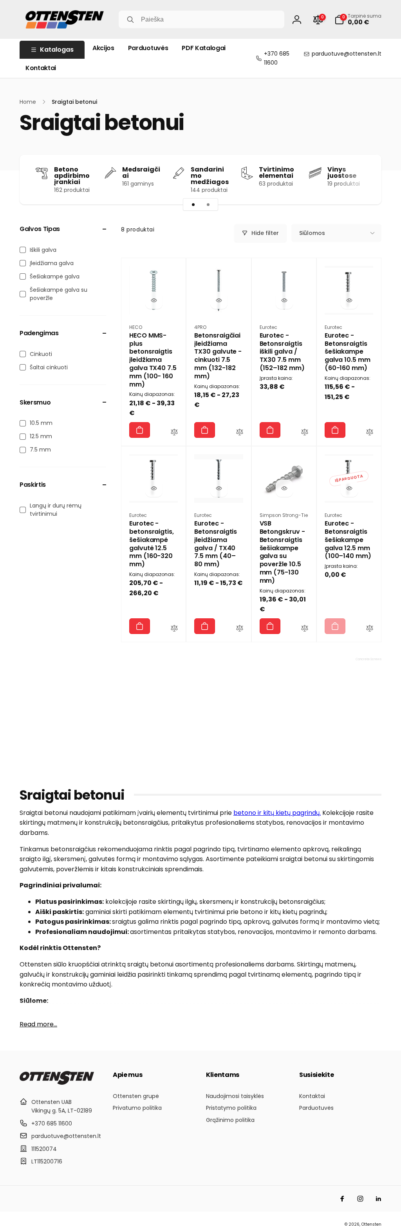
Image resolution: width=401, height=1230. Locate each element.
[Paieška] (130, 19)
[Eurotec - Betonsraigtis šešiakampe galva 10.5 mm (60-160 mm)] (349, 300)
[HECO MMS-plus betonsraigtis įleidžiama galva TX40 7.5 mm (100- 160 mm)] (154, 300)
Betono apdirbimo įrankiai (72, 175)
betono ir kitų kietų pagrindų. (277, 812)
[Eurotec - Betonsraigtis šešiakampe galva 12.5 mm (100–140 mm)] (349, 488)
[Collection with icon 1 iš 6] (193, 204)
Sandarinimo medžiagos (210, 175)
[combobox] (201, 19)
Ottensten (371, 1224)
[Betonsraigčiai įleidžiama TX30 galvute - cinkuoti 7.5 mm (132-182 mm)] (219, 300)
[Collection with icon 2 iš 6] (208, 204)
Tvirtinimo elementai (276, 172)
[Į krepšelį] (139, 430)
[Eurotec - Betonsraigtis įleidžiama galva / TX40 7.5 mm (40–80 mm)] (219, 488)
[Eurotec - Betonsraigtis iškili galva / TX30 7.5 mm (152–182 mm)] (284, 300)
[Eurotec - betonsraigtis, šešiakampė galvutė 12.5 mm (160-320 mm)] (154, 488)
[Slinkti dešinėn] (361, 179)
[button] (357, 19)
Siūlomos (312, 233)
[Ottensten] (57, 1082)
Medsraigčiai (141, 172)
